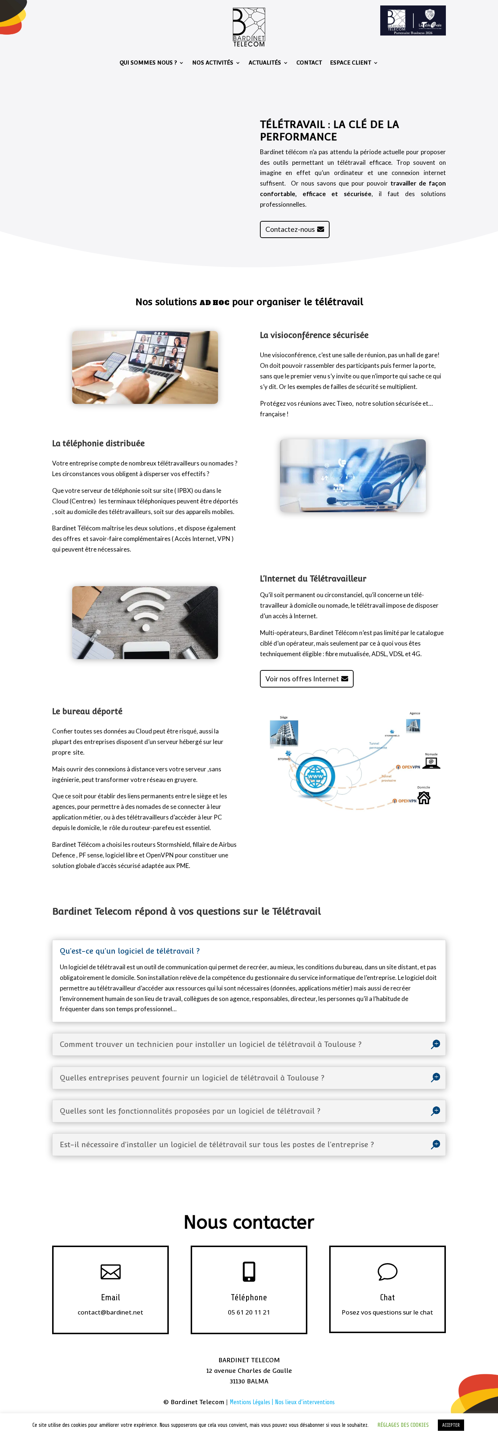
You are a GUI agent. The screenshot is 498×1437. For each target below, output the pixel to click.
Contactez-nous (290, 229)
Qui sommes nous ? (148, 62)
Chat (387, 1297)
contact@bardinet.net (110, 1312)
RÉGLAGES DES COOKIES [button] (403, 1425)
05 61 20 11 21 (249, 1312)
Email (110, 1297)
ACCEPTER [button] (451, 1425)
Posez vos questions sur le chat (387, 1312)
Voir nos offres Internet (302, 678)
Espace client (350, 62)
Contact (309, 62)
